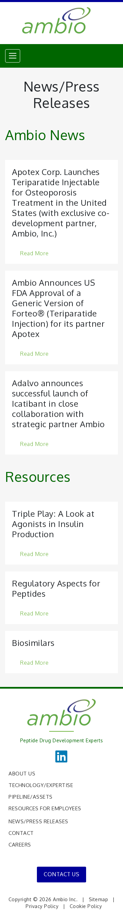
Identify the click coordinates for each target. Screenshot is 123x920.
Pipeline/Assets (31, 797)
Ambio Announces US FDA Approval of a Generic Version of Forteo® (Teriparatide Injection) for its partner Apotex (58, 308)
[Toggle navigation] (12, 56)
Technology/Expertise (41, 785)
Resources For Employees (45, 808)
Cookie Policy (86, 906)
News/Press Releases (38, 821)
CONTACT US (61, 874)
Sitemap (98, 899)
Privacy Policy (42, 906)
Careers (20, 844)
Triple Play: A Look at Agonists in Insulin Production (53, 523)
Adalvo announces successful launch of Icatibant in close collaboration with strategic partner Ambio (58, 403)
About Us (22, 773)
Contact (21, 833)
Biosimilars (33, 642)
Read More (34, 252)
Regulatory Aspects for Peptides (56, 588)
